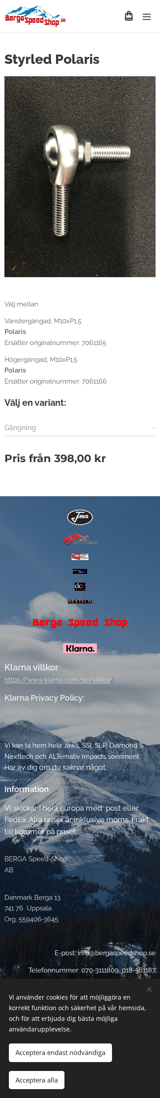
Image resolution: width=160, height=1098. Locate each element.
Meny (147, 16)
